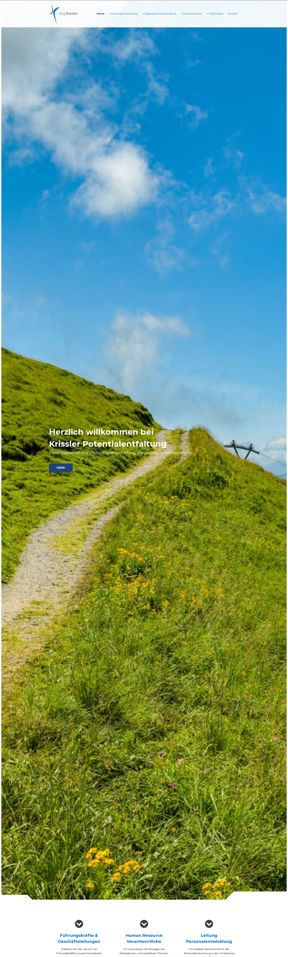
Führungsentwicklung (124, 13)
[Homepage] (63, 13)
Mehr (61, 467)
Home (100, 13)
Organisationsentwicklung (160, 13)
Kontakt (232, 13)
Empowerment (192, 13)
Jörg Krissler (216, 13)
